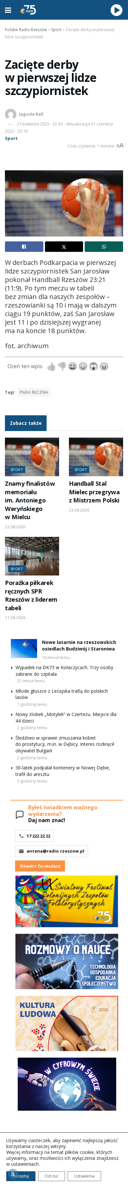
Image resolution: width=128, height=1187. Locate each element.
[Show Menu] (8, 10)
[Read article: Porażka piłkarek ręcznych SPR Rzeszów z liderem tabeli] (32, 556)
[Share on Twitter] (64, 246)
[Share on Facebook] (24, 246)
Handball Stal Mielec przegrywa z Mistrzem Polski (94, 492)
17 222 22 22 (38, 836)
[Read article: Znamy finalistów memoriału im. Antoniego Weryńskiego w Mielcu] (32, 457)
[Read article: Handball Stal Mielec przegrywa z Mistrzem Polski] (96, 457)
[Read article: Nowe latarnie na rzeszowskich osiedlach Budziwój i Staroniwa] (24, 648)
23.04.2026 (79, 510)
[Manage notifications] (13, 1174)
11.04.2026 (15, 617)
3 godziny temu (32, 781)
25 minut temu (31, 681)
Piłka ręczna (34, 392)
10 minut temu (56, 657)
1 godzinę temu (32, 704)
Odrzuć (51, 1176)
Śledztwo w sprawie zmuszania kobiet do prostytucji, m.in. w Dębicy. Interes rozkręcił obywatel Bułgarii (64, 744)
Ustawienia (84, 1176)
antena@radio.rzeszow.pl (55, 851)
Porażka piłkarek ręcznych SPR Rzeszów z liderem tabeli (31, 595)
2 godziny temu (32, 727)
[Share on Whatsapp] (104, 246)
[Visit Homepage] (28, 9)
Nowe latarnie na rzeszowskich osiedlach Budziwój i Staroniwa (79, 645)
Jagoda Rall (31, 114)
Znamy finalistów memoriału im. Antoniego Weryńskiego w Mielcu (30, 500)
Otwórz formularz (40, 866)
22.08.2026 (15, 527)
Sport (11, 138)
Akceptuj (21, 1176)
